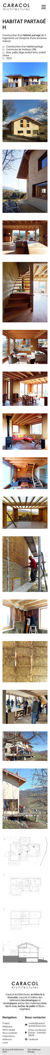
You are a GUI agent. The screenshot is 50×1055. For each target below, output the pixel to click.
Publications (8, 1036)
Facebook (33, 1039)
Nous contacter (9, 1033)
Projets (6, 1023)
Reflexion (7, 1039)
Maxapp (31, 1052)
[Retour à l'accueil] (16, 7)
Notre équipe (8, 1029)
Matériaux (7, 1026)
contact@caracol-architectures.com (37, 1024)
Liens (5, 1042)
